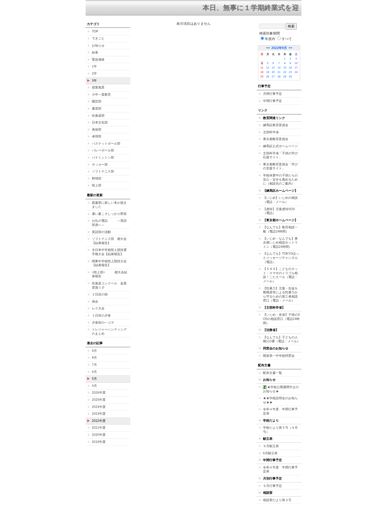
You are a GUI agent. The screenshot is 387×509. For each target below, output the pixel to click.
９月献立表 (271, 446)
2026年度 (99, 392)
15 (284, 67)
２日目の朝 (100, 294)
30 (290, 76)
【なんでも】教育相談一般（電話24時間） (280, 229)
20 (273, 72)
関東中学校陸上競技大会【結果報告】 (109, 263)
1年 (94, 66)
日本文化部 (100, 122)
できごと (98, 38)
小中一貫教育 (101, 94)
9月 (94, 351)
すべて (287, 39)
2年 (94, 73)
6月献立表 (270, 453)
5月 (94, 378)
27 (273, 76)
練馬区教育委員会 (275, 125)
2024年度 (99, 407)
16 (290, 67)
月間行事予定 (272, 94)
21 (279, 72)
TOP (95, 31)
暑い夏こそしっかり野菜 (109, 214)
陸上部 (96, 185)
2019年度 (99, 442)
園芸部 (96, 101)
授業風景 (98, 87)
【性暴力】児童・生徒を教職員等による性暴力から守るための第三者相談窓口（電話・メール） (280, 294)
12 (267, 67)
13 (273, 67)
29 (284, 76)
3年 (94, 80)
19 (267, 72)
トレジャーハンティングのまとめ (109, 331)
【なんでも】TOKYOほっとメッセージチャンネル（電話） (281, 258)
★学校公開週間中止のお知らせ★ (281, 389)
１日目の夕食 (101, 315)
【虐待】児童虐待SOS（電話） (279, 211)
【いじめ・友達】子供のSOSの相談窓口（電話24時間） (281, 319)
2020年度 (99, 435)
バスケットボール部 (106, 143)
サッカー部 (100, 164)
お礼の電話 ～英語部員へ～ (109, 223)
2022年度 (99, 421)
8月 (94, 357)
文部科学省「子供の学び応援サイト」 (280, 155)
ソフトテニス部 (103, 171)
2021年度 (99, 427)
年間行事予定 (272, 101)
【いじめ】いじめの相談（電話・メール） (280, 200)
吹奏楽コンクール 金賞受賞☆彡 (109, 285)
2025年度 (99, 400)
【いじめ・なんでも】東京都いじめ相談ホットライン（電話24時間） (280, 243)
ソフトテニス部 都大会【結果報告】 (109, 241)
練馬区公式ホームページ (280, 146)
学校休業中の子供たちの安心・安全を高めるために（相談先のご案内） (280, 179)
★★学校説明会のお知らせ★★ (280, 400)
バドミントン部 (103, 157)
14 (279, 67)
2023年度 (99, 414)
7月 (94, 365)
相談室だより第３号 (277, 500)
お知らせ (98, 45)
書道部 (96, 108)
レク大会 (98, 308)
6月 (94, 372)
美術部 (96, 129)
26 (267, 76)
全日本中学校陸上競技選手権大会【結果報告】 (109, 252)
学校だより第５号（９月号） (280, 430)
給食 (95, 52)
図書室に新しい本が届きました (109, 205)
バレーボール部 (103, 150)
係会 (95, 301)
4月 (94, 386)
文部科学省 (271, 132)
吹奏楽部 (98, 115)
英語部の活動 (101, 232)
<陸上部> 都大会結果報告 (109, 274)
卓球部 (96, 136)
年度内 (270, 39)
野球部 (96, 178)
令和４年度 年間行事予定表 (280, 411)
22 (284, 72)
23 (290, 72)
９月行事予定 (272, 486)
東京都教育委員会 (275, 139)
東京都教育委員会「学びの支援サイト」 (280, 166)
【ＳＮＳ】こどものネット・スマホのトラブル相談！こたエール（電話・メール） (280, 275)
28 (279, 76)
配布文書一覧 (272, 373)
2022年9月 (279, 48)
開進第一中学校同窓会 (279, 356)
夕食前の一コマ (103, 322)
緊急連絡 (98, 59)
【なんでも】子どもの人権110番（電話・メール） (281, 339)
